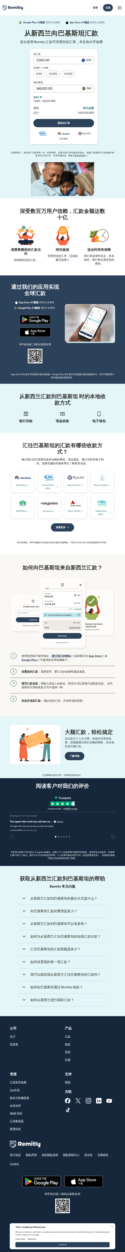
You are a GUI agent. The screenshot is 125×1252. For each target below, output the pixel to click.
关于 (12, 1036)
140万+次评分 (42, 23)
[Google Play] (35, 319)
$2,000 (53, 74)
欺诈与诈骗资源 (19, 1098)
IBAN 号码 (16, 1113)
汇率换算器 (17, 1121)
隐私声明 (31, 1155)
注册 (107, 8)
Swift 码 (15, 1090)
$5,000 (68, 74)
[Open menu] (119, 8)
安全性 (88, 1155)
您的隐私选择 (50, 1155)
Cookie (14, 1164)
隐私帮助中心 (71, 1155)
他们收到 (38, 82)
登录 (95, 8)
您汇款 (37, 54)
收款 (67, 1044)
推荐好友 (15, 1129)
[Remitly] (12, 7)
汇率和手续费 (18, 1082)
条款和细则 (81, 156)
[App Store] (35, 332)
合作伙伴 (15, 1105)
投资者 (14, 1044)
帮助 (67, 1082)
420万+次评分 (87, 23)
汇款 (67, 1036)
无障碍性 (102, 1155)
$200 (39, 74)
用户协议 (15, 1155)
